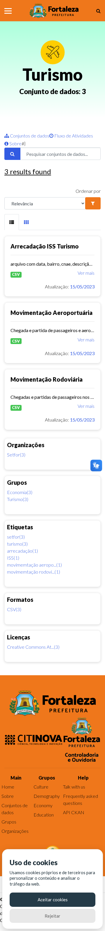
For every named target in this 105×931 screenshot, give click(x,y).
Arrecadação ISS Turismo (44, 246)
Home (7, 786)
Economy (43, 805)
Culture (41, 786)
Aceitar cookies (53, 899)
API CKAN (73, 812)
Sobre (15, 143)
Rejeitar (52, 915)
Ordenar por (88, 191)
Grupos (8, 821)
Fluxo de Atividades (73, 135)
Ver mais (86, 273)
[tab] (11, 222)
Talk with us (74, 786)
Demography (47, 796)
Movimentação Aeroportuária (51, 312)
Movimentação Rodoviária (46, 379)
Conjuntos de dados (29, 135)
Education (44, 814)
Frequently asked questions (80, 799)
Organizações (15, 831)
